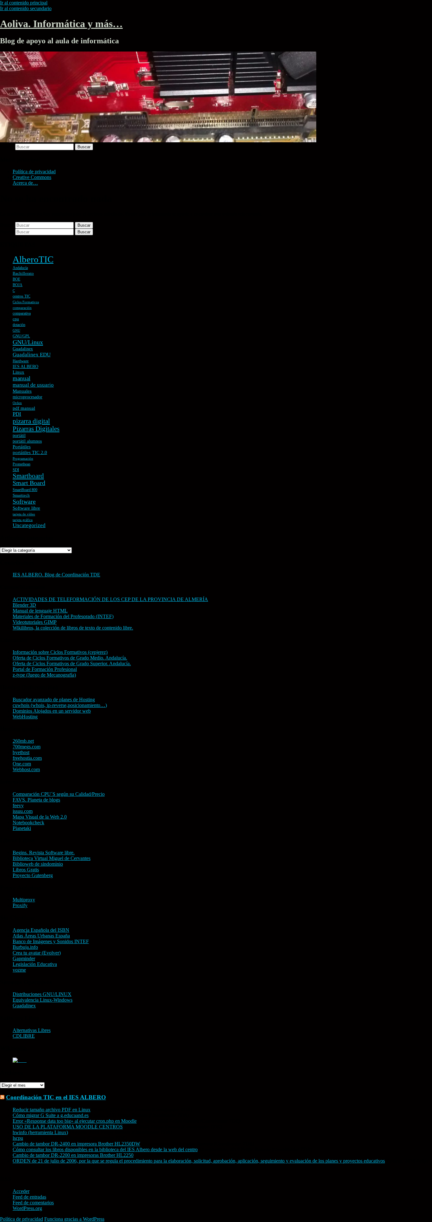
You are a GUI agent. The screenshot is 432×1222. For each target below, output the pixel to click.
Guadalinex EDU (32, 355)
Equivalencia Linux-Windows (42, 1000)
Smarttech (21, 495)
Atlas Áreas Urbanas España (41, 935)
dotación (19, 324)
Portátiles (22, 446)
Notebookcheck (28, 822)
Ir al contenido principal (23, 2)
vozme (19, 970)
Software (24, 501)
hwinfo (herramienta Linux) (40, 1132)
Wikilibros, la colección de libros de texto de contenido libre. (73, 627)
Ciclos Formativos (26, 302)
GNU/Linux (28, 342)
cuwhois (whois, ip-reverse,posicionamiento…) (60, 705)
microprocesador (27, 397)
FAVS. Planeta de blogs (36, 799)
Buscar (7, 146)
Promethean (21, 464)
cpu (16, 318)
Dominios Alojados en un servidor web (52, 711)
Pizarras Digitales (36, 428)
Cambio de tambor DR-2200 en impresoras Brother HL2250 (73, 1155)
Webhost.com (26, 769)
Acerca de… (25, 183)
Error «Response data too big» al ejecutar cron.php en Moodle (75, 1121)
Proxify (20, 905)
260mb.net (23, 741)
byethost (21, 752)
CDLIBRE (24, 1036)
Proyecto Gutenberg (33, 875)
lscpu (18, 1138)
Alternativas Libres (32, 1030)
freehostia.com (27, 758)
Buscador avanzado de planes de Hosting (54, 699)
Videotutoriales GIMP (35, 622)
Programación (23, 458)
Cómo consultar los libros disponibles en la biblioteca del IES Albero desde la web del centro (105, 1149)
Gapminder (24, 958)
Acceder (21, 1191)
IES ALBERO (25, 366)
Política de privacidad (34, 171)
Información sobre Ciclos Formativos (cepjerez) (60, 652)
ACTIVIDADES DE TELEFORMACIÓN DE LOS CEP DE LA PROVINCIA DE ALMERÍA (110, 599)
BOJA (17, 285)
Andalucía (20, 268)
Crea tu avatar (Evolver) (37, 952)
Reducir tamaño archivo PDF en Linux (51, 1109)
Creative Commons (32, 177)
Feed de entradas (29, 1197)
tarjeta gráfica (23, 520)
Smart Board (29, 483)
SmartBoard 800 (25, 490)
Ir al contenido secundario (26, 8)
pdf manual (24, 408)
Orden (17, 403)
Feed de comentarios (33, 1202)
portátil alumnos (27, 441)
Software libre (26, 508)
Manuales (22, 391)
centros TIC (21, 296)
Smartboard (28, 475)
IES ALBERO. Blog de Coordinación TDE (56, 574)
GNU (16, 330)
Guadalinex (23, 349)
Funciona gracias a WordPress (74, 1219)
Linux (18, 372)
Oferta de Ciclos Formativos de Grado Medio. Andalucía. (70, 657)
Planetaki (22, 828)
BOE (16, 279)
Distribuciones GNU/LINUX (42, 994)
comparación (22, 308)
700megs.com (26, 746)
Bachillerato (23, 273)
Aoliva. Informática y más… (61, 23)
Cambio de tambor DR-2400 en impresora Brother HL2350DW (76, 1143)
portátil (19, 435)
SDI (16, 469)
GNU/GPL (21, 336)
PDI (17, 414)
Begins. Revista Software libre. (44, 852)
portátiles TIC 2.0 (30, 452)
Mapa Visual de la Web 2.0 (40, 817)
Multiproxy (24, 899)
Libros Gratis (26, 869)
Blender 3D (24, 605)
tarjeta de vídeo (24, 514)
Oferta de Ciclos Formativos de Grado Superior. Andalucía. (72, 663)
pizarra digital (31, 421)
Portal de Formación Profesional (45, 669)
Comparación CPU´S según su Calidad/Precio (59, 794)
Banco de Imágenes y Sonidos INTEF (51, 941)
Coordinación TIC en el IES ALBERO (56, 1097)
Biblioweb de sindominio (38, 864)
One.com (22, 763)
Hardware (21, 361)
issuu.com (23, 811)
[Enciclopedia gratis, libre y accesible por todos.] (20, 1060)
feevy (18, 805)
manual (21, 378)
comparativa (22, 313)
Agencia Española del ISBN (41, 930)
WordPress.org (27, 1208)
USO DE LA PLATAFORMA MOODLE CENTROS (68, 1126)
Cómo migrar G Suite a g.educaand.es (51, 1115)
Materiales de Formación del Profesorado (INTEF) (63, 616)
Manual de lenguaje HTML (40, 610)
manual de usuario (33, 385)
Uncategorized (29, 525)
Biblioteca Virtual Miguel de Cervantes (51, 858)
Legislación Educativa (35, 964)
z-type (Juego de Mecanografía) (44, 675)
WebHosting (25, 716)
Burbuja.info (25, 947)
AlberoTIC (33, 259)
